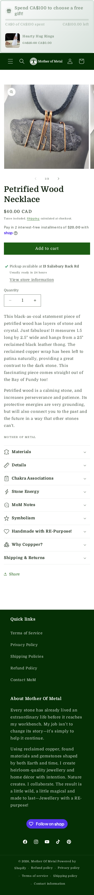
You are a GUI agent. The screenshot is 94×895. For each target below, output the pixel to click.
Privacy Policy (24, 645)
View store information (32, 280)
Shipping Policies (26, 656)
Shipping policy (65, 876)
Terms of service (35, 876)
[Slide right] (58, 178)
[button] (10, 61)
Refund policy (41, 868)
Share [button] (14, 574)
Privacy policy (69, 868)
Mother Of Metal (44, 861)
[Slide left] (35, 178)
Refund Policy (23, 668)
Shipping (33, 218)
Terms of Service (26, 633)
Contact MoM (23, 680)
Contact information (49, 883)
